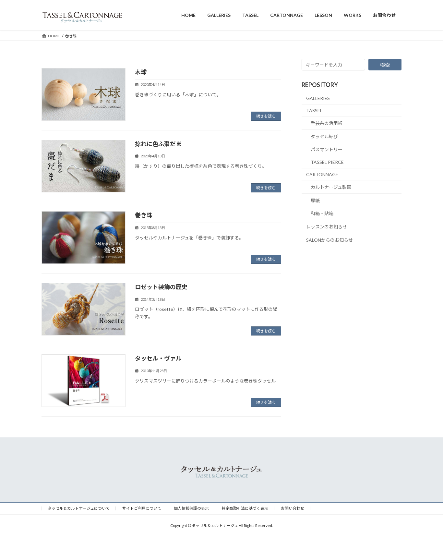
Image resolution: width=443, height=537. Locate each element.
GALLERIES (318, 98)
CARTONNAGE (322, 174)
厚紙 (315, 200)
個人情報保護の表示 (191, 508)
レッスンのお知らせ (326, 226)
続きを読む (266, 116)
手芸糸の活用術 (326, 123)
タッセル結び (324, 136)
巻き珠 (143, 215)
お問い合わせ (292, 508)
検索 (385, 65)
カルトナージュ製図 (331, 187)
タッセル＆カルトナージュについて (79, 508)
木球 (141, 72)
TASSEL (314, 110)
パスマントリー (326, 149)
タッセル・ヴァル (158, 358)
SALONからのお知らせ (329, 239)
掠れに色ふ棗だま (158, 143)
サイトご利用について (141, 508)
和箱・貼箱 (322, 213)
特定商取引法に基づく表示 (245, 508)
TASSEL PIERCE (327, 162)
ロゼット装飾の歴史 (161, 286)
